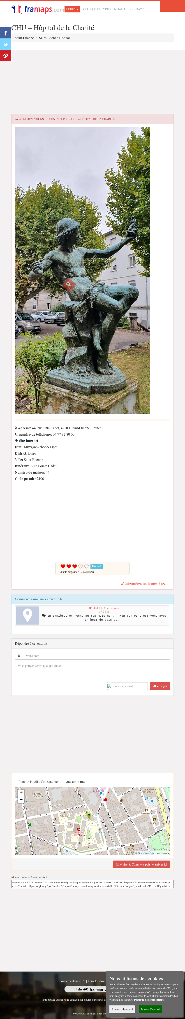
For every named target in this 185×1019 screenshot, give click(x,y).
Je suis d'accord (150, 1009)
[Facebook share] (5, 32)
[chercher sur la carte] (40, 8)
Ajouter (72, 9)
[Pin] (5, 55)
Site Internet (28, 440)
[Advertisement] (92, 82)
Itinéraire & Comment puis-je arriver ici (141, 864)
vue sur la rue (75, 781)
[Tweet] (5, 44)
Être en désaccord (122, 1009)
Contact (137, 9)
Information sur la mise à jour (145, 583)
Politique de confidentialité (104, 9)
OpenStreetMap (146, 853)
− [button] (21, 799)
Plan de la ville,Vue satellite (38, 781)
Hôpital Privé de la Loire (104, 608)
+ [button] (21, 793)
